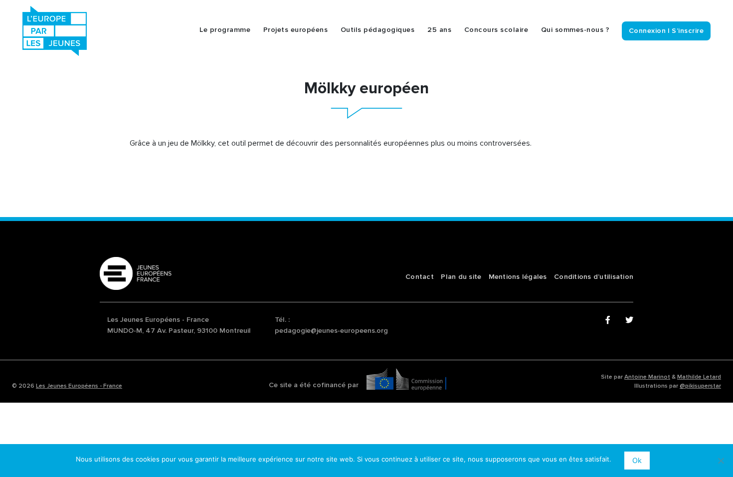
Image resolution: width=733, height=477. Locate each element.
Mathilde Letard (699, 377)
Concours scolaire (496, 30)
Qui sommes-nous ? (575, 30)
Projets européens (295, 30)
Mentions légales (518, 276)
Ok (637, 460)
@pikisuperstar (700, 386)
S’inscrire (688, 30)
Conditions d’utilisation (593, 276)
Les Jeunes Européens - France (79, 386)
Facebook (609, 320)
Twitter (629, 320)
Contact (419, 276)
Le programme (224, 30)
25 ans (439, 30)
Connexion (647, 30)
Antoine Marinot (647, 377)
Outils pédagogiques (378, 30)
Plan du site (461, 276)
